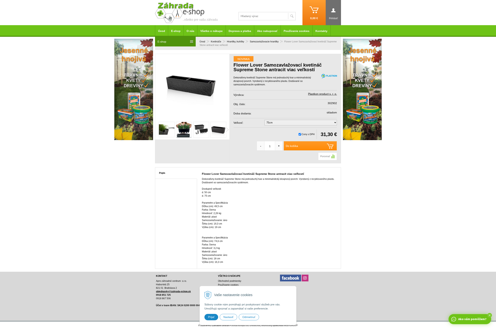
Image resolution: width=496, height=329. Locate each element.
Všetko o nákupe (211, 31)
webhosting (266, 325)
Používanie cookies (296, 31)
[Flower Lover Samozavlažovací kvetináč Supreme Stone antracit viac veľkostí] (192, 87)
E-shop (176, 31)
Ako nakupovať (267, 31)
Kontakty (321, 31)
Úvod (202, 41)
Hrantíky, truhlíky (235, 41)
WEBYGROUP (291, 325)
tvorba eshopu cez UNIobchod (245, 325)
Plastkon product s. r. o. (322, 93)
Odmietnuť (248, 317)
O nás (190, 31)
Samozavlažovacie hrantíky (264, 41)
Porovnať (325, 156)
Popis (162, 173)
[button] (489, 315)
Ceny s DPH (308, 134)
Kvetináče (216, 41)
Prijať (211, 317)
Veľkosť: (238, 122)
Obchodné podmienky (229, 281)
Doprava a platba (240, 31)
